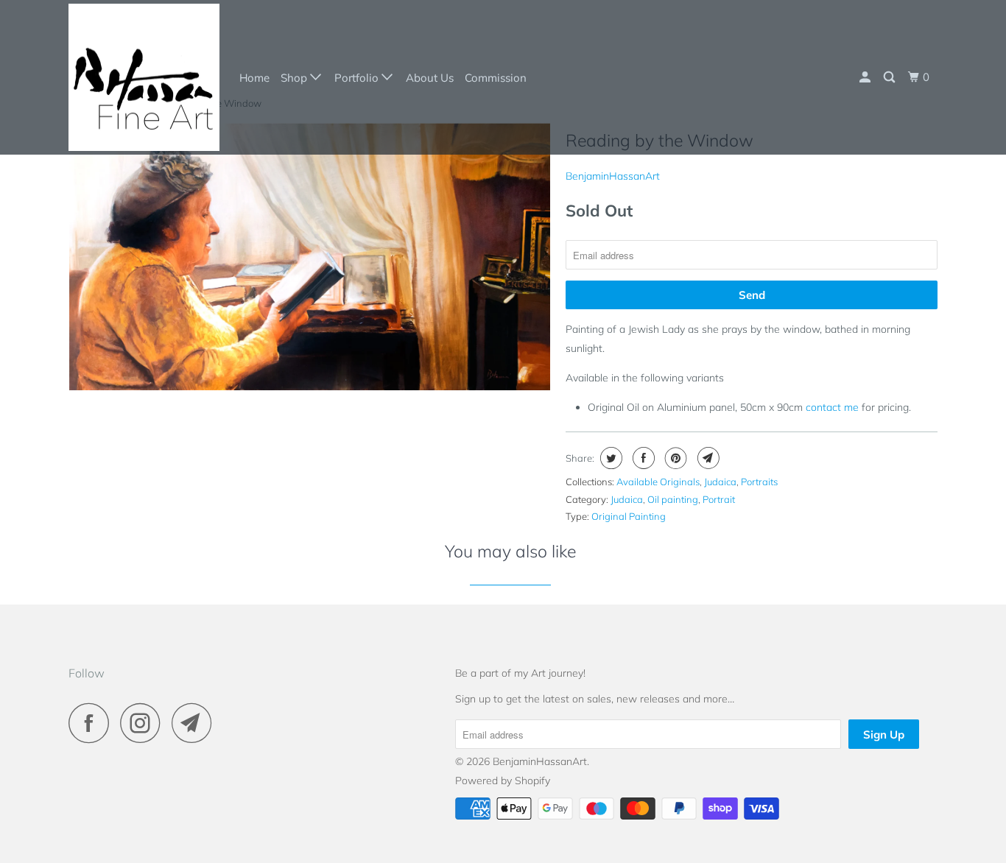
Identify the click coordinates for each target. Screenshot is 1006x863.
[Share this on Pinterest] (674, 458)
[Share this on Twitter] (609, 458)
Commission (496, 78)
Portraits (759, 481)
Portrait (719, 499)
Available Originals (658, 481)
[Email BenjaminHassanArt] (196, 722)
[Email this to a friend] (707, 458)
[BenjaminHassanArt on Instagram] (144, 722)
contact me (832, 407)
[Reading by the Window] (309, 256)
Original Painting (628, 516)
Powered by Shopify (502, 780)
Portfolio (357, 78)
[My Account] (866, 77)
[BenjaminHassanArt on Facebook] (92, 722)
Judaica (720, 481)
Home (254, 78)
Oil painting (672, 499)
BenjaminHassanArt (613, 176)
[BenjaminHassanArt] (143, 77)
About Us (430, 78)
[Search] (890, 77)
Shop (295, 78)
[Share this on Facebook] (642, 458)
